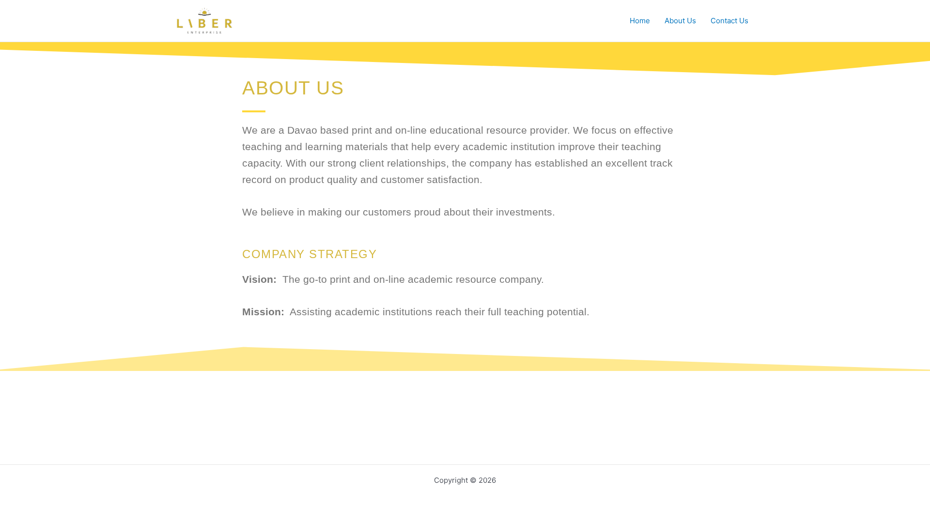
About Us (680, 20)
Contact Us (729, 20)
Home (640, 20)
